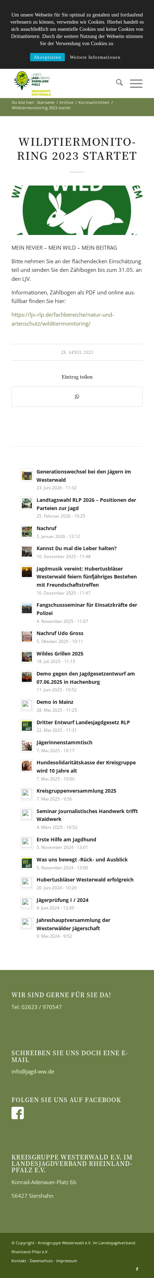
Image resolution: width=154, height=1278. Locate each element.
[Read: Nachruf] (26, 531)
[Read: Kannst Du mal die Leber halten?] (26, 551)
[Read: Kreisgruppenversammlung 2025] (26, 794)
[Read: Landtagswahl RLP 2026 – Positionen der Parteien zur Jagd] (26, 503)
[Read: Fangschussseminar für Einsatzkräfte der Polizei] (26, 608)
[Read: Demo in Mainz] (26, 705)
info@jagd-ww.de (32, 1071)
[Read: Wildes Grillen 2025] (26, 656)
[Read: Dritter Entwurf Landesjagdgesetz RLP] (26, 725)
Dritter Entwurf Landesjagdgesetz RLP (83, 722)
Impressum (66, 1260)
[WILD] (77, 210)
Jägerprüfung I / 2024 (62, 900)
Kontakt (18, 1260)
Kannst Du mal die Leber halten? (77, 548)
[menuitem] (116, 83)
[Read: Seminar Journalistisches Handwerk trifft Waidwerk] (26, 814)
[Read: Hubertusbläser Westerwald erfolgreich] (26, 882)
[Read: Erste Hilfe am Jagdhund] (26, 842)
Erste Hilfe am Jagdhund (66, 839)
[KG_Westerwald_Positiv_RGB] (63, 83)
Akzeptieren (47, 57)
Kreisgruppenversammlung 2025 (76, 790)
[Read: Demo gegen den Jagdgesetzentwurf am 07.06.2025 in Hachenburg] (26, 677)
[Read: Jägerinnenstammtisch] (26, 745)
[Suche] (116, 83)
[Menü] (133, 83)
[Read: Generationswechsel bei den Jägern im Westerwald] (26, 475)
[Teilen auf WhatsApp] (77, 397)
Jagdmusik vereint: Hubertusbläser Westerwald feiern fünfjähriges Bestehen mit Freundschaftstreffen (87, 576)
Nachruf (46, 528)
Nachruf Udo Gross (60, 633)
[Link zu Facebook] (137, 1269)
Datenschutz (41, 1260)
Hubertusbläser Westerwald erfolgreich (85, 879)
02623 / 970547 (41, 1006)
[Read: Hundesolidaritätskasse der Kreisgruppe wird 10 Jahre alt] (26, 765)
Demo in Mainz (55, 701)
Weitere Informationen (95, 57)
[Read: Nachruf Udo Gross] (26, 636)
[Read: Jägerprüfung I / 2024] (26, 903)
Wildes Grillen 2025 (60, 653)
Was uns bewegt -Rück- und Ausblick (82, 859)
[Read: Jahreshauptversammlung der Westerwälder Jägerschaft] (26, 923)
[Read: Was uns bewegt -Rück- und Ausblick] (26, 862)
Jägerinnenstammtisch (64, 742)
